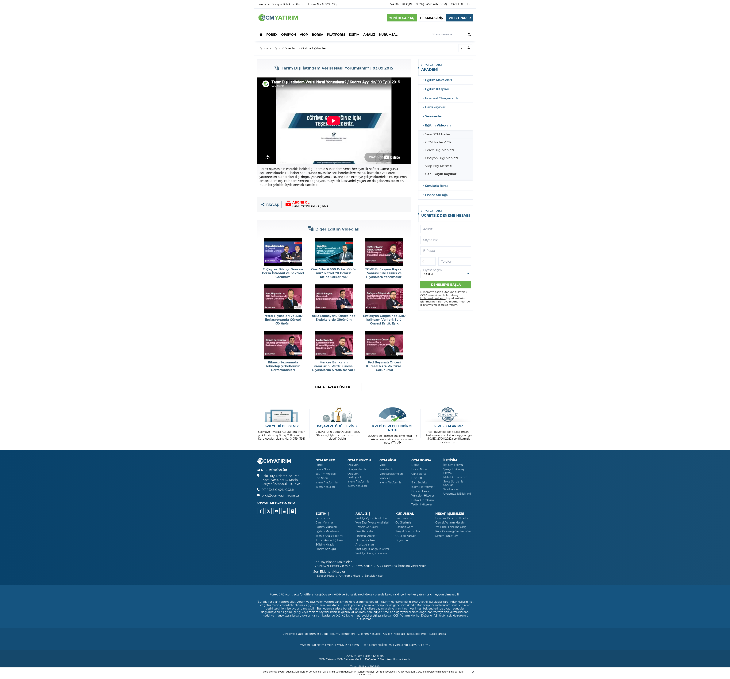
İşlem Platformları (328, 482)
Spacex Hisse (325, 575)
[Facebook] (261, 511)
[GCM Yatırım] (278, 20)
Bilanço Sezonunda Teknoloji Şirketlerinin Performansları (282, 366)
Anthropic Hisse (349, 575)
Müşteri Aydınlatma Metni (317, 645)
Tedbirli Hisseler (421, 504)
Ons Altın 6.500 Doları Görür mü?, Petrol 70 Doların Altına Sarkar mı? (333, 273)
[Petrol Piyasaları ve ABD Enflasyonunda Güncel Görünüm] (282, 298)
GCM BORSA (421, 460)
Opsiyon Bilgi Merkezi (441, 158)
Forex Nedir (323, 469)
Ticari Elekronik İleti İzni (376, 645)
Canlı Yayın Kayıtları (441, 174)
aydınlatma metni (455, 301)
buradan (459, 671)
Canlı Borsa (418, 473)
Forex (319, 465)
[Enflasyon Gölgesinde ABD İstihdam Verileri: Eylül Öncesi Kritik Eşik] (384, 298)
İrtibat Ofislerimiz (455, 477)
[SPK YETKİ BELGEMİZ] (281, 414)
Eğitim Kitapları (437, 89)
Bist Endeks (419, 482)
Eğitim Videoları (438, 125)
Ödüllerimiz (403, 522)
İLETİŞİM (450, 460)
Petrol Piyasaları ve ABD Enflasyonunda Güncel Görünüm (282, 319)
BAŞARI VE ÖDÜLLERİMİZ (337, 426)
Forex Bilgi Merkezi (439, 150)
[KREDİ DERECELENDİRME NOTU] (392, 414)
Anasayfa (289, 634)
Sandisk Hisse (373, 575)
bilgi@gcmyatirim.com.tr (280, 495)
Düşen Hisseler (421, 491)
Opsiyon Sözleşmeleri (356, 475)
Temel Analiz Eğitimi (329, 540)
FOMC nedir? (363, 566)
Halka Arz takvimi (423, 500)
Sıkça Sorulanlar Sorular (454, 483)
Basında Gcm (404, 527)
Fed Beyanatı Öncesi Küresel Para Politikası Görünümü (384, 366)
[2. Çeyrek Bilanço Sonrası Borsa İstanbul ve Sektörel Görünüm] (282, 252)
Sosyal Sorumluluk (407, 531)
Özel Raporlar (364, 531)
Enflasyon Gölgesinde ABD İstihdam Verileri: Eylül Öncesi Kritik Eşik (384, 319)
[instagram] (293, 511)
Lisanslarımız (404, 518)
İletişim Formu (453, 465)
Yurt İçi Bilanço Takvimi (371, 553)
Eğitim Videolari (285, 48)
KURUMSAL (404, 514)
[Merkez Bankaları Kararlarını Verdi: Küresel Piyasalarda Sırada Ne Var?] (333, 345)
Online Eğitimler (313, 48)
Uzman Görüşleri (366, 527)
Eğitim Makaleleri (438, 80)
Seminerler (433, 116)
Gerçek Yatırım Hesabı (450, 522)
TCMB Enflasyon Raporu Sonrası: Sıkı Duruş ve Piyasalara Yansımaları (384, 273)
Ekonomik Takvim (367, 540)
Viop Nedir (386, 469)
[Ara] (469, 34)
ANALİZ (361, 514)
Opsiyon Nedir (357, 469)
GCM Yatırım (327, 659)
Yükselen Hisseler (422, 495)
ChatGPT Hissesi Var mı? (333, 566)
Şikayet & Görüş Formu (453, 470)
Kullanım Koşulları (369, 634)
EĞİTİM (321, 514)
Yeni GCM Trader (437, 134)
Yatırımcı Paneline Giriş (450, 527)
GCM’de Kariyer (405, 536)
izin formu (426, 304)
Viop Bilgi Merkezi (438, 166)
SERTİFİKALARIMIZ (448, 426)
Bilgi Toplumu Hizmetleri (338, 634)
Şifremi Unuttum (446, 536)
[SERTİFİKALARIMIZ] (448, 414)
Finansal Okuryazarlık (441, 98)
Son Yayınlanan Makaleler (333, 562)
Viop (382, 465)
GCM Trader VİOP (438, 142)
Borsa (415, 465)
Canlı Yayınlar (435, 107)
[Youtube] (277, 511)
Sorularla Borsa (436, 186)
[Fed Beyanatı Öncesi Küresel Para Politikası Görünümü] (384, 345)
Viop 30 (384, 478)
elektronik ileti (441, 295)
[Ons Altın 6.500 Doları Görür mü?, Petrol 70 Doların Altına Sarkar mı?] (333, 252)
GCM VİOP (387, 460)
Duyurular (402, 540)
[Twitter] (269, 511)
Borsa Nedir (419, 469)
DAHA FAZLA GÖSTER (332, 387)
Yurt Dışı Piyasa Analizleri (372, 522)
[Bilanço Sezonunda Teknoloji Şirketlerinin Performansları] (282, 345)
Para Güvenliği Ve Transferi (453, 531)
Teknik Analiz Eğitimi (329, 536)
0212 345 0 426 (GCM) (278, 490)
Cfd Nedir (322, 478)
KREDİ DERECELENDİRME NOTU (392, 428)
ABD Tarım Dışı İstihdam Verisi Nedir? (402, 566)
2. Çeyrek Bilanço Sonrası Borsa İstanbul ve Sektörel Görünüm (283, 273)
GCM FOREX (325, 460)
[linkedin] (285, 511)
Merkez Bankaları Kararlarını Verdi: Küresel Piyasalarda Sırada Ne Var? (333, 366)
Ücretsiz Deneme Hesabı (451, 518)
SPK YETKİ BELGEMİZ (282, 426)
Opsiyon (353, 465)
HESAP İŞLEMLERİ (449, 514)
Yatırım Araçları (326, 473)
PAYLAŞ (272, 204)
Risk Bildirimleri (417, 634)
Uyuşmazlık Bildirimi (457, 493)
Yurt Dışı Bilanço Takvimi (372, 549)
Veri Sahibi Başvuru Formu (412, 645)
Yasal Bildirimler (308, 634)
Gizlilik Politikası (394, 634)
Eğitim (263, 48)
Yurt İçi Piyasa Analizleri (371, 518)
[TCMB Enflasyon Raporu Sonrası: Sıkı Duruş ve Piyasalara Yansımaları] (384, 252)
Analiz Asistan (364, 544)
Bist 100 (416, 478)
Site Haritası (451, 489)
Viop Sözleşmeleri (391, 473)
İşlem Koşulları (325, 487)
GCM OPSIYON (359, 460)
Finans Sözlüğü (436, 195)
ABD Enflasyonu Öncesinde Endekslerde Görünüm (333, 317)
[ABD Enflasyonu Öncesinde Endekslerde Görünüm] (333, 298)
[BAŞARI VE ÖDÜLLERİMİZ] (337, 414)
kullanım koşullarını (432, 298)
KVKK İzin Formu (347, 645)
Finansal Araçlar (366, 536)
